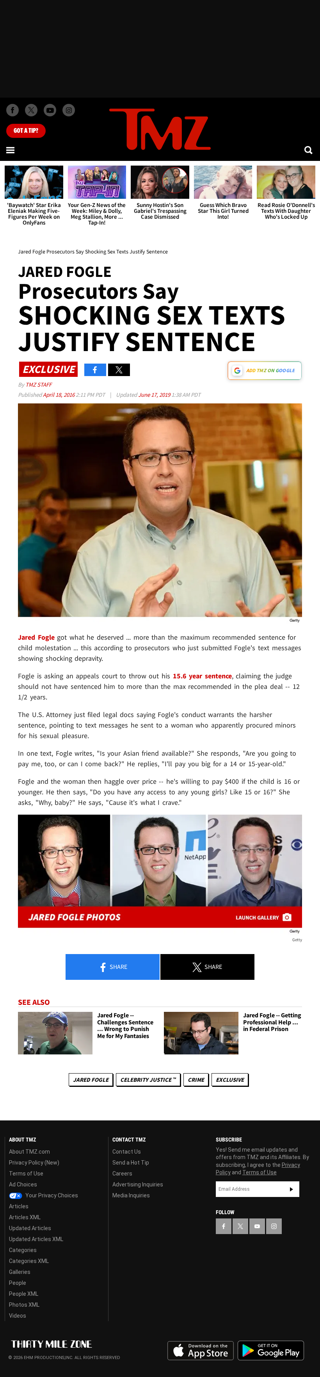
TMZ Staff (38, 384)
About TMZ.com (29, 1152)
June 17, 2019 (154, 394)
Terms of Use (26, 1173)
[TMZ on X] (31, 110)
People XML (23, 1294)
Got (26, 131)
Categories (23, 1250)
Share (117, 966)
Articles (18, 1206)
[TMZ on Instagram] (68, 110)
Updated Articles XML (36, 1239)
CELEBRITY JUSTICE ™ (148, 1079)
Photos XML (24, 1305)
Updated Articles (30, 1228)
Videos (17, 1316)
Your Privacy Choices (51, 1195)
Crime (196, 1079)
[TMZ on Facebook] (12, 110)
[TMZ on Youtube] (50, 110)
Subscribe (291, 1189)
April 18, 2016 (59, 394)
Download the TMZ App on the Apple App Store (200, 1351)
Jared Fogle (90, 1079)
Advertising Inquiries (137, 1184)
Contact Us (126, 1152)
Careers (122, 1173)
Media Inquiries (131, 1195)
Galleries (19, 1272)
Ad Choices (23, 1184)
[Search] (309, 150)
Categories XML (29, 1261)
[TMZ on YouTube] (257, 1226)
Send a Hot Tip (130, 1162)
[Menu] (11, 150)
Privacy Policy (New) (34, 1162)
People (17, 1283)
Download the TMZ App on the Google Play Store (271, 1351)
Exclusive (230, 1079)
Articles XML (25, 1217)
